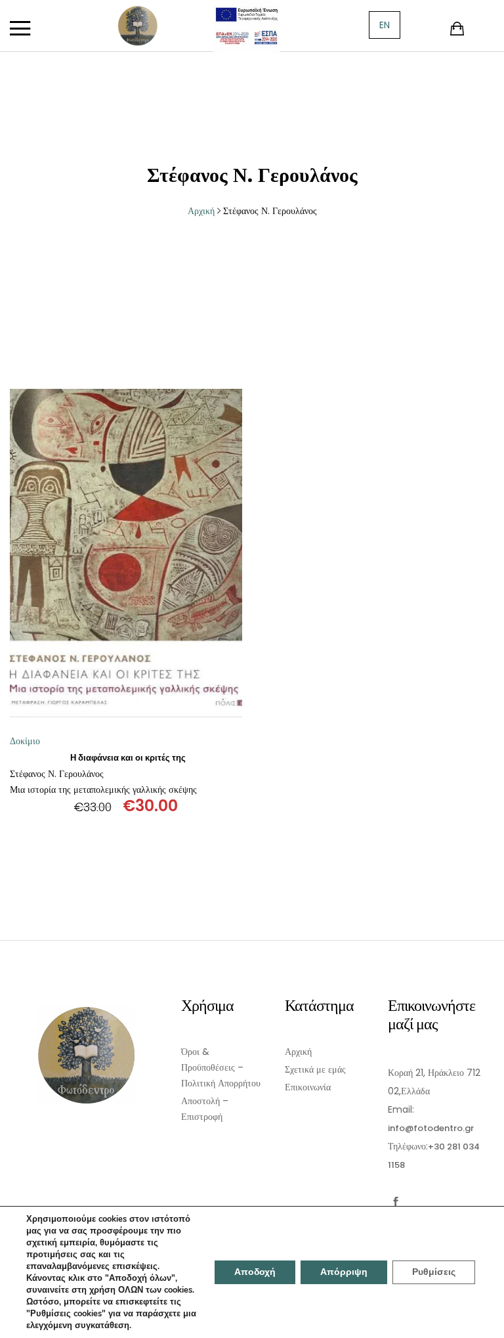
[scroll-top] (485, 1319)
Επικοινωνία (308, 1087)
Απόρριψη (344, 1272)
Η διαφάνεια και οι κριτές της (128, 757)
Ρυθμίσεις (433, 1272)
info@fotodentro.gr (431, 1128)
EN (384, 25)
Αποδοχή (255, 1272)
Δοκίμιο (25, 740)
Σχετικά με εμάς (315, 1069)
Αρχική (298, 1051)
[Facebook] (396, 1201)
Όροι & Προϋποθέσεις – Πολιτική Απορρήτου (221, 1067)
